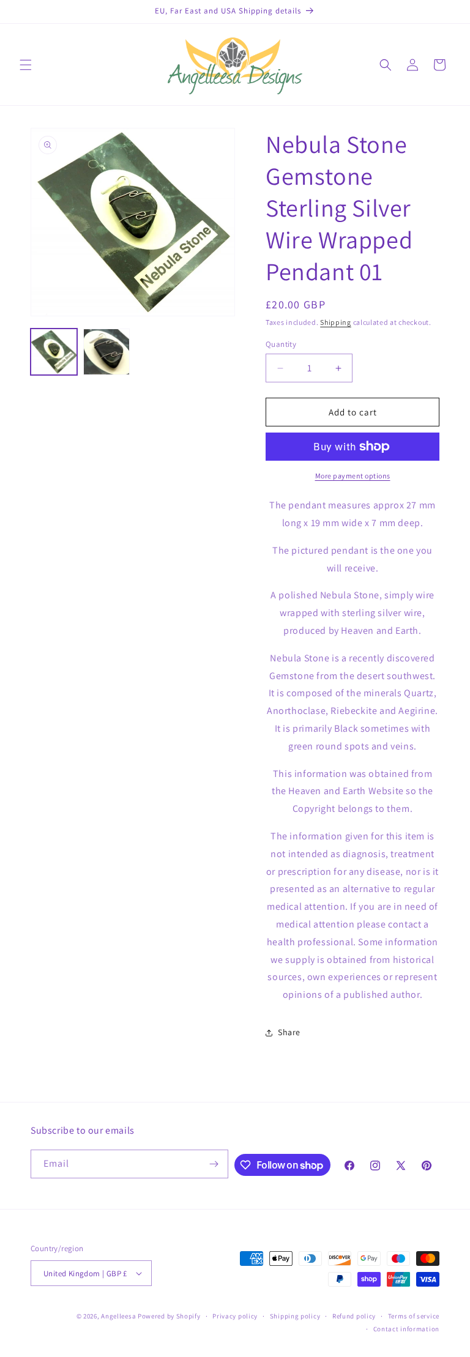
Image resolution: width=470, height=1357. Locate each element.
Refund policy (354, 1316)
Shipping (335, 322)
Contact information (406, 1329)
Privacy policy (235, 1316)
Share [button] (289, 1032)
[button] (25, 64)
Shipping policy (295, 1316)
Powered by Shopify (169, 1316)
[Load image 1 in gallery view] (54, 352)
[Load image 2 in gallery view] (106, 352)
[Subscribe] (214, 1164)
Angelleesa (118, 1316)
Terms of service (413, 1316)
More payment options (352, 475)
